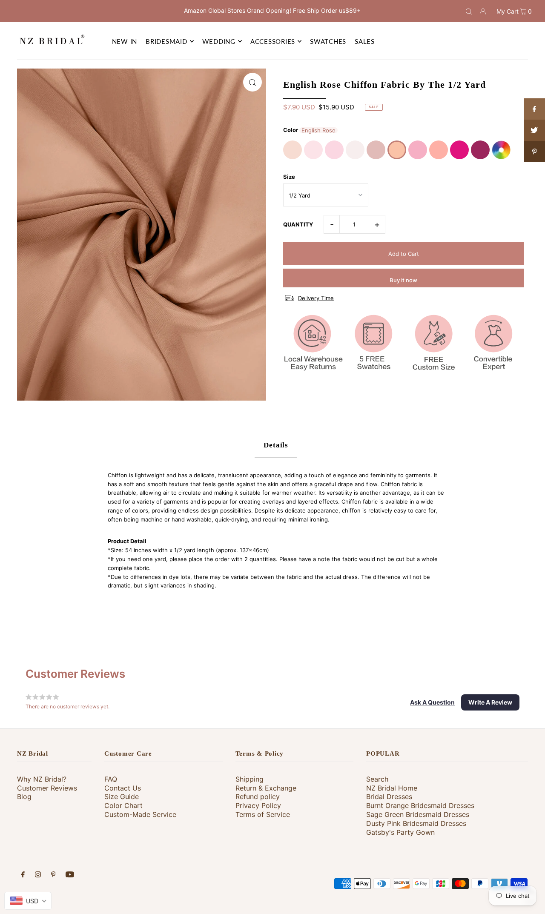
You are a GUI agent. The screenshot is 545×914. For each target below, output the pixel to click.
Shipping (249, 779)
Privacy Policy (258, 805)
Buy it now (403, 280)
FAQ (110, 779)
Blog (24, 796)
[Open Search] (469, 11)
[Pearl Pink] (292, 149)
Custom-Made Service (140, 814)
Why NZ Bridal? (41, 779)
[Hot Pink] (459, 149)
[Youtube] (70, 875)
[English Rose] (396, 149)
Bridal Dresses (389, 796)
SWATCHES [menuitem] (328, 41)
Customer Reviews (47, 788)
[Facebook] (23, 875)
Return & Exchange (265, 788)
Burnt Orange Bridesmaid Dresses (420, 805)
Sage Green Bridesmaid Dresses (417, 814)
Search (377, 779)
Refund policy (257, 796)
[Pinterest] (53, 875)
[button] (432, 702)
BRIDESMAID (166, 41)
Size (289, 176)
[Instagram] (38, 875)
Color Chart (123, 805)
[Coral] (438, 149)
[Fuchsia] (480, 149)
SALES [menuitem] (365, 41)
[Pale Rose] (355, 149)
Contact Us (122, 788)
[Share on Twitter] (534, 130)
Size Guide (121, 796)
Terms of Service (262, 814)
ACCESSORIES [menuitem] (272, 41)
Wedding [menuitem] (218, 41)
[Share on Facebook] (534, 109)
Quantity (298, 224)
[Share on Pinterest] (534, 151)
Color (290, 129)
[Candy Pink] (417, 149)
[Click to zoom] (252, 82)
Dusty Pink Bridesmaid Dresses (416, 823)
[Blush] (313, 149)
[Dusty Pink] (376, 149)
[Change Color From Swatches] (501, 149)
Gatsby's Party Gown (400, 832)
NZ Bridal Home (391, 788)
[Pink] (334, 149)
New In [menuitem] (125, 41)
